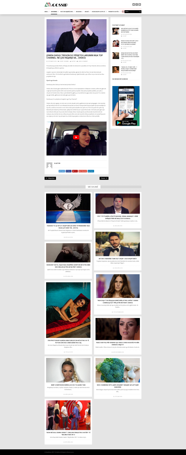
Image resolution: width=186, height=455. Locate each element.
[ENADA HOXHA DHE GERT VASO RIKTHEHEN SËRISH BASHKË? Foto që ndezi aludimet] (115, 43)
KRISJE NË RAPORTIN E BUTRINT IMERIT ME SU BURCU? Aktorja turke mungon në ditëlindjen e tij (130, 55)
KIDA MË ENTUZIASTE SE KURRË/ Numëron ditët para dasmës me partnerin (129, 30)
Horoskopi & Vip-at (98, 11)
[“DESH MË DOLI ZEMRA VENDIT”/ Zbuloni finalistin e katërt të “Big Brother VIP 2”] (68, 415)
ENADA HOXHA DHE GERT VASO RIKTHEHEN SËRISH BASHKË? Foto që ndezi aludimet (129, 42)
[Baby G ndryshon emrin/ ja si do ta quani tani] (68, 370)
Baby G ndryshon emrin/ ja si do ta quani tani (68, 385)
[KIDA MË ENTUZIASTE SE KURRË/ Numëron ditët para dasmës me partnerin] (115, 31)
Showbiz (54, 11)
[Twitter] (133, 4)
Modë (87, 11)
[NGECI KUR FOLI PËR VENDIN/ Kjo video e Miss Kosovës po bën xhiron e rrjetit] (118, 329)
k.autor (73, 61)
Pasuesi (103, 178)
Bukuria (79, 11)
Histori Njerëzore (66, 11)
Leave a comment (83, 61)
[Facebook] (136, 4)
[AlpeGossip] (56, 4)
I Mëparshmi (51, 178)
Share (69, 171)
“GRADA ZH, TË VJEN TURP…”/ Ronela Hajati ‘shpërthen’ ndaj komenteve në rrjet (129, 68)
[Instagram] (139, 4)
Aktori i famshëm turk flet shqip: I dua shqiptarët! (118, 259)
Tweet (62, 171)
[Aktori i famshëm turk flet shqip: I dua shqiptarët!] (118, 244)
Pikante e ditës (113, 11)
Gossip (61, 61)
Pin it (75, 171)
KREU (46, 11)
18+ (123, 11)
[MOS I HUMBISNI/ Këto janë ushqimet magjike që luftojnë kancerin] (118, 370)
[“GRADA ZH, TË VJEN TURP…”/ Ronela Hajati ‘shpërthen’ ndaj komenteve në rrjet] (115, 69)
